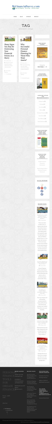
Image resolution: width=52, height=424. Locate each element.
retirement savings (8, 65)
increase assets (24, 66)
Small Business (41, 121)
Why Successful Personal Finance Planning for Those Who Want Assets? (26, 52)
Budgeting (41, 101)
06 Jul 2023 (43, 265)
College (41, 104)
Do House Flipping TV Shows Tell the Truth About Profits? (42, 263)
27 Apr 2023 (43, 351)
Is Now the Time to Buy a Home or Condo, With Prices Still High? (42, 322)
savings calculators (25, 69)
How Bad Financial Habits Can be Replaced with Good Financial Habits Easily (32, 409)
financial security (8, 64)
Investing (9, 74)
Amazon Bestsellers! (44, 398)
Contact (28, 16)
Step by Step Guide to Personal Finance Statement (42, 170)
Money (41, 110)
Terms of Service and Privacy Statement (39, 422)
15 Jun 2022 (24, 63)
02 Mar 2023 (8, 60)
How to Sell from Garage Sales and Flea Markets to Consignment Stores (42, 347)
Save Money (41, 118)
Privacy (36, 16)
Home (15, 16)
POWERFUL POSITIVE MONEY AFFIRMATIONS (19, 381)
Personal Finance (25, 78)
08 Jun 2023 (43, 295)
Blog (21, 16)
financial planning (26, 64)
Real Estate (41, 115)
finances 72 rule (9, 62)
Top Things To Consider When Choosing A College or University (42, 291)
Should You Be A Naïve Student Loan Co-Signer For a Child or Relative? (42, 216)
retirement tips (7, 67)
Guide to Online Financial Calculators (42, 163)
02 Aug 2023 (43, 220)
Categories (42, 65)
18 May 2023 (43, 325)
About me (5, 403)
